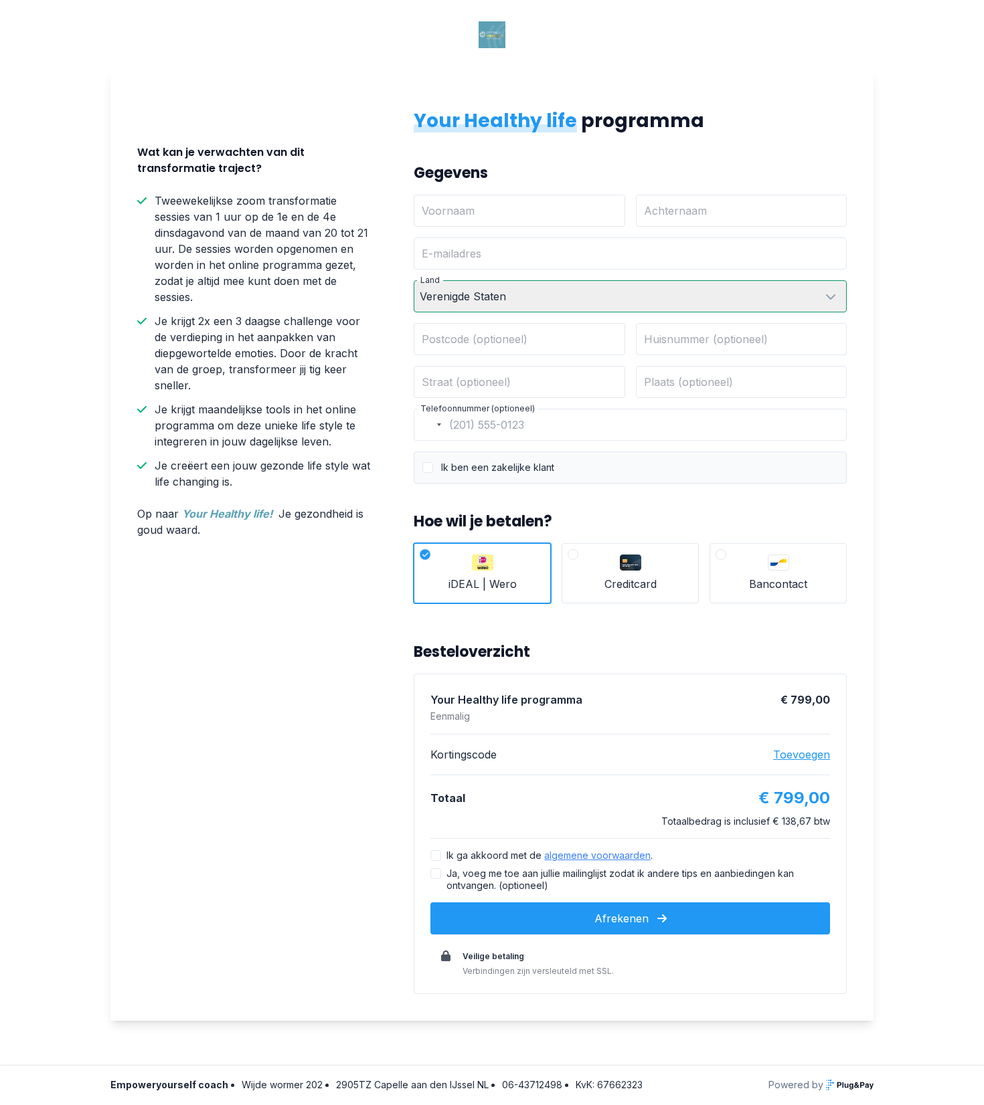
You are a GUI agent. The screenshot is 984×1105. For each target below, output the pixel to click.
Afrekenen (623, 918)
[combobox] (429, 424)
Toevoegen (801, 754)
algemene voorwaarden (597, 855)
